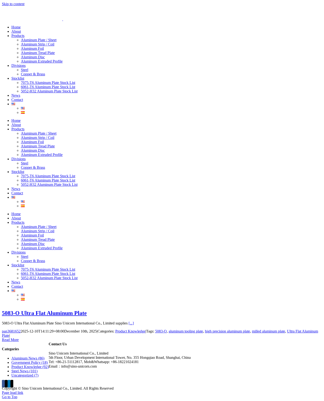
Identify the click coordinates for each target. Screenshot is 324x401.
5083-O (161, 331)
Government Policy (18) (29, 362)
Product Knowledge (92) (30, 367)
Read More (10, 340)
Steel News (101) (24, 371)
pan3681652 (11, 331)
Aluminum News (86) (27, 358)
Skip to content (13, 4)
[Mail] (11, 383)
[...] (131, 323)
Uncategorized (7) (24, 375)
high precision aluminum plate (227, 331)
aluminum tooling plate (186, 331)
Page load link (12, 393)
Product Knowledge (130, 331)
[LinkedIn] (9, 383)
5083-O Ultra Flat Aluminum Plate (44, 313)
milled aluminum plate (268, 331)
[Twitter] (6, 383)
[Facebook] (3, 383)
